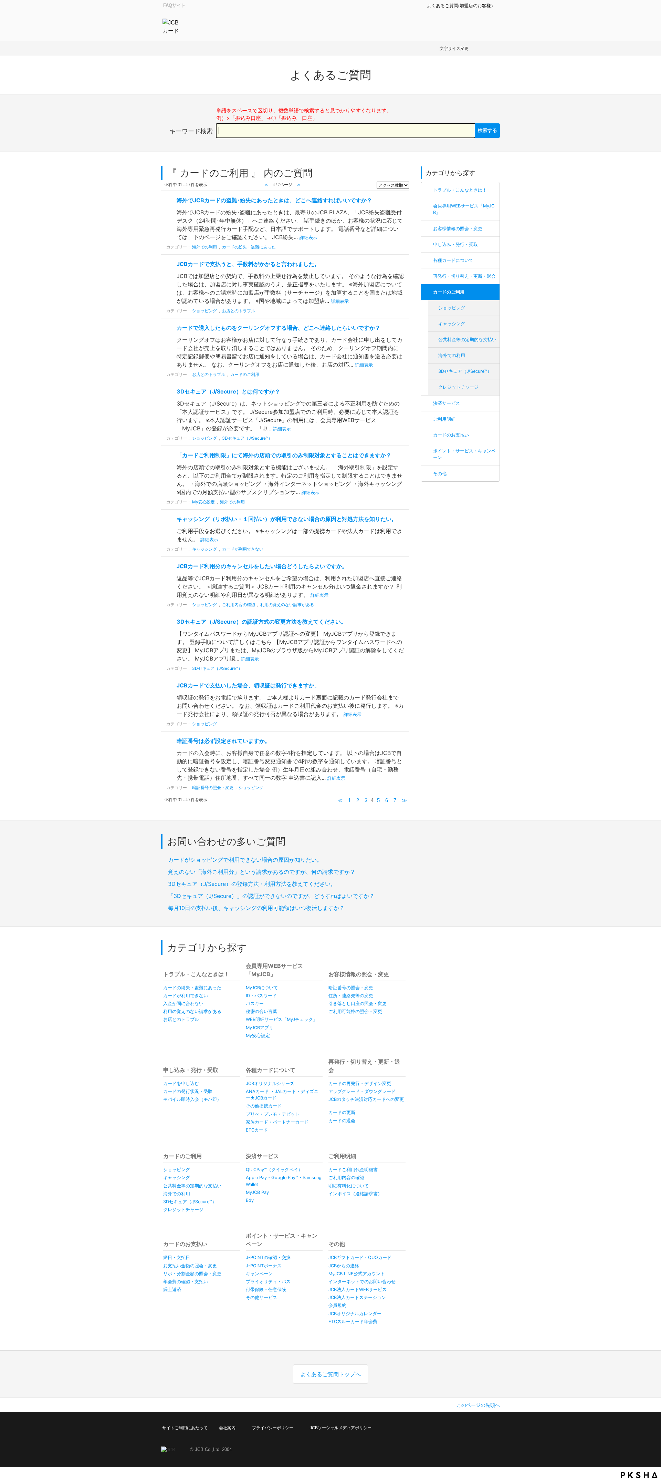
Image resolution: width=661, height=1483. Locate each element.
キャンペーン (259, 1273)
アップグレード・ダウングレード (362, 1091)
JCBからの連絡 (343, 1265)
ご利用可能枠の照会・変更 (355, 1011)
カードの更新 (341, 1112)
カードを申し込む (181, 1083)
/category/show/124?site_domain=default (427, 260)
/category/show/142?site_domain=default (427, 206)
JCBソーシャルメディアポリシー (340, 1427)
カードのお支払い (451, 435)
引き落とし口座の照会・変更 (357, 1003)
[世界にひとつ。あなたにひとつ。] (172, 26)
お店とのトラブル (238, 310)
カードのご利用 (448, 292)
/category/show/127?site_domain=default (427, 473)
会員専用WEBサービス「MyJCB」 (463, 209)
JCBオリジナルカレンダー (354, 1313)
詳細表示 (308, 237)
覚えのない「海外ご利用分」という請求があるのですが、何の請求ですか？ (261, 871)
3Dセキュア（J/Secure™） (465, 371)
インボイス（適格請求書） (355, 1193)
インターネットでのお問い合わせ (362, 1281)
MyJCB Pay (257, 1192)
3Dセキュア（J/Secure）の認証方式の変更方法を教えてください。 (261, 621)
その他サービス (261, 1297)
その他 (440, 473)
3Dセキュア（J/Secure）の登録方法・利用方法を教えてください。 (252, 883)
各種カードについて (453, 260)
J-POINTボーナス (264, 1265)
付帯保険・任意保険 (266, 1289)
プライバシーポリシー (272, 1427)
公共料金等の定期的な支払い (467, 339)
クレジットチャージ (458, 387)
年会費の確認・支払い (185, 1281)
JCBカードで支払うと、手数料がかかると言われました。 (248, 263)
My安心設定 (203, 501)
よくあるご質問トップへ (330, 1374)
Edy (250, 1200)
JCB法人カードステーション (357, 1297)
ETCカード (257, 1130)
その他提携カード (264, 1105)
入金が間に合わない (183, 1003)
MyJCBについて (262, 987)
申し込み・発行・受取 (455, 244)
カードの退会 (341, 1120)
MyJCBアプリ (259, 1027)
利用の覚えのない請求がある (287, 604)
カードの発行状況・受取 (187, 1091)
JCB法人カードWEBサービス (357, 1289)
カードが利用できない (242, 549)
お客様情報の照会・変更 (457, 228)
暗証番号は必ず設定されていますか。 (223, 740)
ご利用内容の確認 (238, 604)
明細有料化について (348, 1185)
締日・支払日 (176, 1257)
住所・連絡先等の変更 (350, 995)
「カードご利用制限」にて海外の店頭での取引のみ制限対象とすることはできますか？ (285, 455)
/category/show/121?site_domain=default (427, 292)
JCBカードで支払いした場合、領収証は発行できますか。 (248, 685)
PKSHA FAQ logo (639, 1475)
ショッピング (451, 307)
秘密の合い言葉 (261, 1011)
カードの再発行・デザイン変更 (359, 1083)
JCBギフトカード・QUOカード (359, 1257)
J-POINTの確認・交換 (268, 1257)
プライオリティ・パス (268, 1281)
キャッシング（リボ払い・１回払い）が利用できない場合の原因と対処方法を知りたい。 (287, 518)
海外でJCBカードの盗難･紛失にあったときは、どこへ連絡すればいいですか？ (274, 200)
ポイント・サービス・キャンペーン (464, 454)
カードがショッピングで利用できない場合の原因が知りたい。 (245, 859)
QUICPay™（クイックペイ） (274, 1169)
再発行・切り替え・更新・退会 (464, 276)
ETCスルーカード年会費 (352, 1321)
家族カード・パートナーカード (277, 1122)
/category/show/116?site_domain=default (427, 276)
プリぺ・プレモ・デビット (273, 1114)
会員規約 (337, 1305)
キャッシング (451, 323)
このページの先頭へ (478, 1405)
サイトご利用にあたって (185, 1427)
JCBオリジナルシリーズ (270, 1083)
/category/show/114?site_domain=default (427, 244)
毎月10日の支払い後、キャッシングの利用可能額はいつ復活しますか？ (256, 907)
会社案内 (227, 1427)
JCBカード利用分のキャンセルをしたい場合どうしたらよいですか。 (262, 566)
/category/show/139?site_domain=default (427, 190)
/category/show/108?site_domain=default (427, 451)
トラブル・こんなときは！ (460, 190)
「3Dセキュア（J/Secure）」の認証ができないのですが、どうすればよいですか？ (271, 895)
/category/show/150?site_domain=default (427, 228)
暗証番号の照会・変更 (212, 787)
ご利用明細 (444, 419)
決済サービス (446, 403)
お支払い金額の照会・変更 (190, 1265)
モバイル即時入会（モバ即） (192, 1099)
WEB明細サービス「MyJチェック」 (281, 1019)
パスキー (255, 1003)
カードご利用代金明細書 (353, 1169)
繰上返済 (172, 1289)
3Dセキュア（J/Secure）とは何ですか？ (228, 391)
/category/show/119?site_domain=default (427, 435)
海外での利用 (451, 355)
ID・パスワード (261, 995)
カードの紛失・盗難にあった (249, 246)
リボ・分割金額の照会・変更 (192, 1273)
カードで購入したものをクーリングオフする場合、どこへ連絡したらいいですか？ (278, 327)
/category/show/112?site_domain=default (427, 419)
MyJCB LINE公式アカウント (356, 1273)
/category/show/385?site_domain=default (427, 403)
